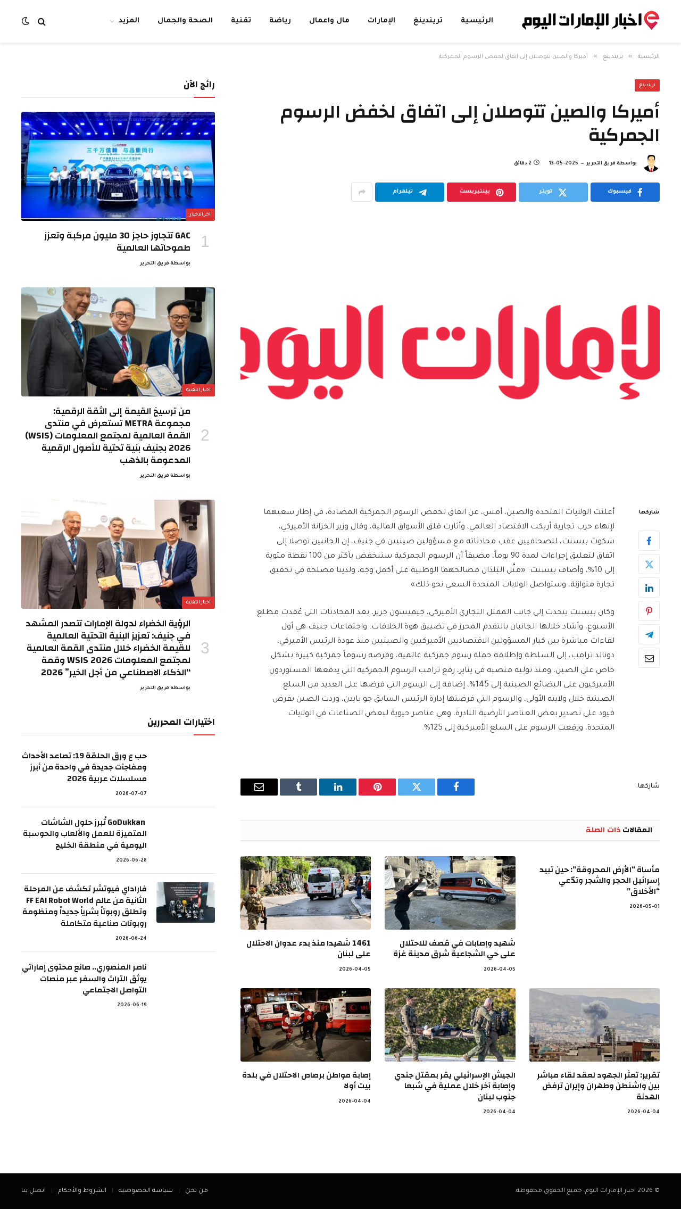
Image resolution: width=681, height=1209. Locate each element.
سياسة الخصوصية (146, 1191)
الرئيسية (477, 21)
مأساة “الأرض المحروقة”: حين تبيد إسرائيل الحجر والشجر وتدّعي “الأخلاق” (599, 881)
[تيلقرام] (649, 635)
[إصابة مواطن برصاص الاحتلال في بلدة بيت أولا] (305, 1025)
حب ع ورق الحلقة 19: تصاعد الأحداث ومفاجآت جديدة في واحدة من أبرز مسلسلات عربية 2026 (84, 767)
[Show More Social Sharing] (361, 192)
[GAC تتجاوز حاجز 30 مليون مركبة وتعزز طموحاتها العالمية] (118, 166)
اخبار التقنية (198, 390)
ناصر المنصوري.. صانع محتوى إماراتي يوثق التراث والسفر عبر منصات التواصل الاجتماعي (84, 979)
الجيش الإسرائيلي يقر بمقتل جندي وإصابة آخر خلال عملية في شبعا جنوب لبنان (454, 1086)
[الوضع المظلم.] (26, 21)
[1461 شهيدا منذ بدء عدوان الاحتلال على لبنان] (305, 893)
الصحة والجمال (185, 21)
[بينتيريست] (649, 611)
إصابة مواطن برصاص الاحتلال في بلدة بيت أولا (306, 1081)
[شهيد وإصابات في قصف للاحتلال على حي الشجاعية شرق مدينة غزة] (450, 893)
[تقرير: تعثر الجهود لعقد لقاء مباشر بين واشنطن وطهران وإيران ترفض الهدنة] (594, 1025)
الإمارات (381, 21)
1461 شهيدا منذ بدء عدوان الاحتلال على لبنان (308, 949)
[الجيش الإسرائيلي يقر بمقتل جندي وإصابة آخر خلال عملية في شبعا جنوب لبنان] (450, 1025)
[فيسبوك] (649, 541)
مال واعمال (329, 21)
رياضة (280, 21)
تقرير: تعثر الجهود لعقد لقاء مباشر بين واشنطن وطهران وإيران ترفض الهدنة (598, 1086)
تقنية (241, 21)
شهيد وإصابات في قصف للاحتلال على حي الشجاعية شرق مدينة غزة (454, 949)
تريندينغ (428, 21)
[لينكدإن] (649, 588)
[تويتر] (649, 564)
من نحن (196, 1191)
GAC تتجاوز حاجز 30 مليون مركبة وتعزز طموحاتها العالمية (117, 241)
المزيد (129, 21)
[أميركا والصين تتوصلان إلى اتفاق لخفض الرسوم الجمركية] (450, 352)
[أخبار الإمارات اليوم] (590, 21)
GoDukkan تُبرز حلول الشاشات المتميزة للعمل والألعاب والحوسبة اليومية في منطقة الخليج (85, 834)
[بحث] (42, 22)
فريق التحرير (601, 164)
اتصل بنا (33, 1191)
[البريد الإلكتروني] (649, 658)
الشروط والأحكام (82, 1191)
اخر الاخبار (200, 215)
